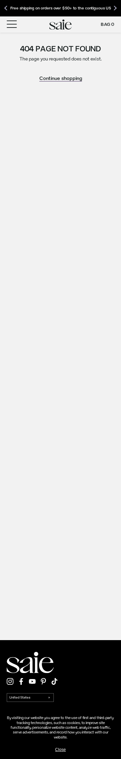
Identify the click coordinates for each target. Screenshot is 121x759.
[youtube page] (32, 681)
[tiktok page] (54, 681)
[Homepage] (61, 24)
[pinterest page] (43, 681)
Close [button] (60, 749)
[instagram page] (10, 681)
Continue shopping (60, 78)
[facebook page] (21, 681)
